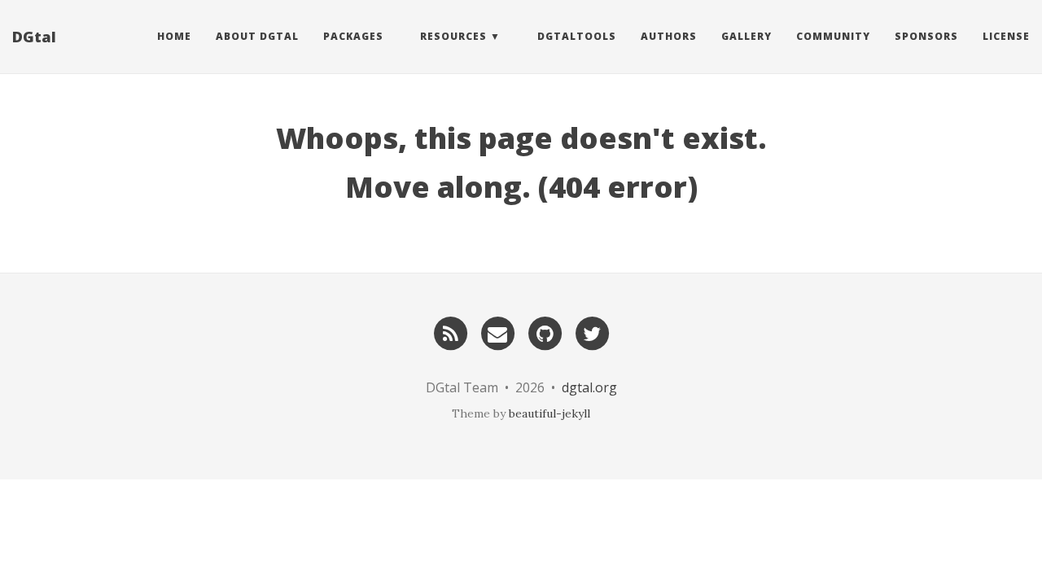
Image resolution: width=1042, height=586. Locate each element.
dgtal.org (589, 387)
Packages (353, 36)
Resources (453, 36)
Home (174, 36)
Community (833, 36)
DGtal (34, 36)
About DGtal (257, 36)
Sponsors (926, 36)
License (1006, 36)
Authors (669, 36)
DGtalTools (576, 36)
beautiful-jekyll (549, 413)
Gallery (746, 36)
